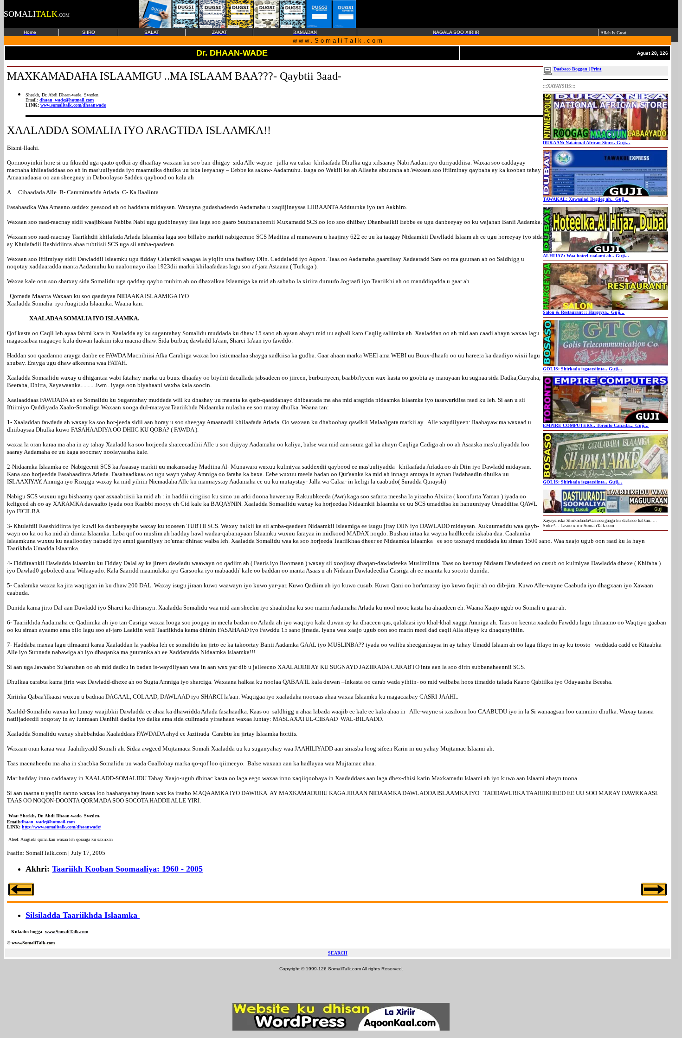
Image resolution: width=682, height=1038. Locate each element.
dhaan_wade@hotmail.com (66, 99)
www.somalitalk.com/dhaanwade (73, 105)
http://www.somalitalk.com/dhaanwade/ (61, 826)
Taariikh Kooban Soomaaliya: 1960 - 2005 (127, 868)
